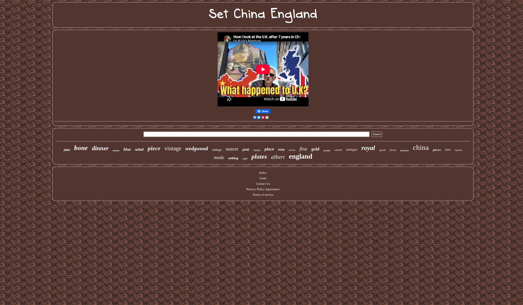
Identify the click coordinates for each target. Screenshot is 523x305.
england (300, 156)
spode (382, 149)
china (421, 147)
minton (116, 150)
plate (67, 149)
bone (81, 147)
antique (351, 149)
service (292, 150)
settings (217, 149)
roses (256, 150)
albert (278, 157)
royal (368, 147)
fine (303, 148)
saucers (458, 150)
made (219, 157)
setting (233, 158)
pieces (437, 149)
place (269, 149)
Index (263, 172)
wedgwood (196, 148)
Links (263, 178)
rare (448, 149)
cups (244, 158)
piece (154, 148)
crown (338, 149)
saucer (232, 148)
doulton (404, 150)
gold (315, 148)
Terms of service (263, 194)
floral (393, 149)
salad (139, 149)
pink (246, 149)
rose (281, 149)
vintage (172, 148)
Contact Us (263, 183)
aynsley (326, 150)
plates (259, 156)
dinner (100, 148)
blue (127, 149)
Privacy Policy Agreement (262, 189)
